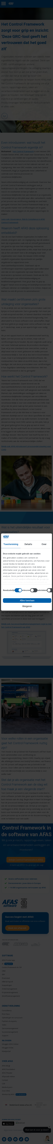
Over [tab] (44, 544)
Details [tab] (28, 544)
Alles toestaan (27, 600)
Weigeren (27, 606)
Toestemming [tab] (10, 544)
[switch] (33, 590)
